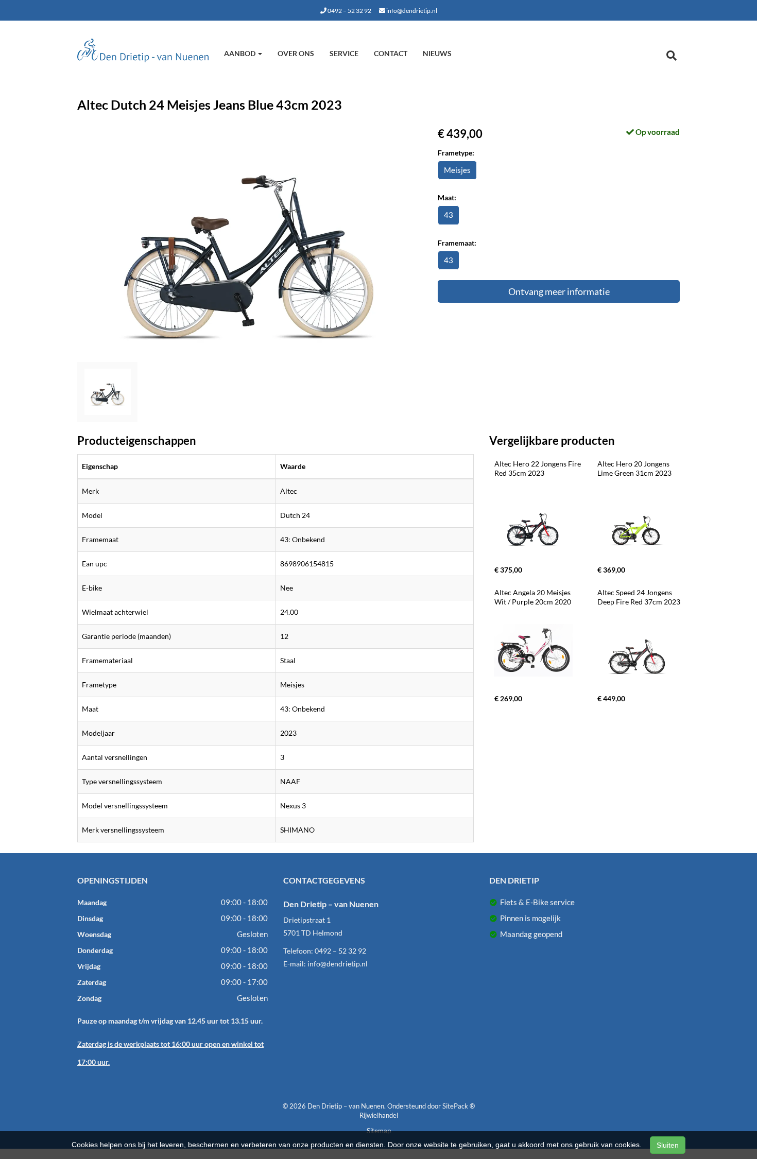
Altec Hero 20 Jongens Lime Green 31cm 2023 (634, 468)
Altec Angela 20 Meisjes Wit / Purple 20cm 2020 (533, 597)
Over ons (296, 53)
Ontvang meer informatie (559, 291)
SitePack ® (458, 1106)
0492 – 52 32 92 (348, 10)
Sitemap (379, 1131)
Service (344, 53)
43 (448, 214)
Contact (390, 53)
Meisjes (457, 170)
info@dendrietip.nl (411, 10)
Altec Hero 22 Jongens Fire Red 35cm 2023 (538, 468)
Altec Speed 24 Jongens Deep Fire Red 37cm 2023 (638, 597)
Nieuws (437, 53)
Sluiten (668, 1145)
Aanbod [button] (240, 53)
